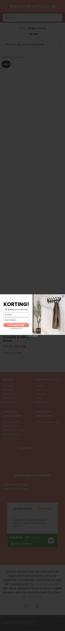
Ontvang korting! (16, 325)
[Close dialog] (63, 296)
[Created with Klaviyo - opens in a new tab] (32, 336)
